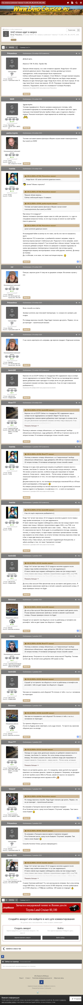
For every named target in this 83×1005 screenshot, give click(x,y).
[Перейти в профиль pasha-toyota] (12, 143)
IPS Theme (37, 976)
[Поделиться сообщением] (76, 53)
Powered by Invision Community (41, 988)
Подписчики (71, 30)
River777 (12, 403)
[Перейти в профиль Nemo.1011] (12, 865)
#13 (79, 599)
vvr (12, 267)
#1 (79, 53)
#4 (79, 168)
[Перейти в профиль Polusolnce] (6, 34)
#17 (79, 742)
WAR (12, 99)
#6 (79, 302)
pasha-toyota (12, 133)
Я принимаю (77, 999)
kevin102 (12, 370)
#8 (79, 370)
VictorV (12, 789)
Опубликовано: (32, 53)
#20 (79, 855)
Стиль (28, 978)
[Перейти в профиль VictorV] (12, 799)
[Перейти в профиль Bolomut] (12, 610)
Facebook (41, 982)
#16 (79, 705)
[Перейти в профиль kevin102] (12, 380)
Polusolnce (18, 35)
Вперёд (11, 47)
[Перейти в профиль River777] (12, 413)
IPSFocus (46, 976)
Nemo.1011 (12, 855)
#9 (79, 402)
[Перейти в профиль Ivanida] (12, 179)
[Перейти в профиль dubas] (12, 646)
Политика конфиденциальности (42, 978)
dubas (12, 636)
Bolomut (12, 600)
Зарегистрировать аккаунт (22, 937)
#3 (79, 133)
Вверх (26, 94)
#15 (79, 672)
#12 (79, 556)
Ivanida (12, 169)
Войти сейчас (60, 937)
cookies (36, 1000)
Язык (21, 978)
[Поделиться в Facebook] (2, 956)
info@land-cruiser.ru (49, 986)
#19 (79, 823)
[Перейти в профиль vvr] (12, 277)
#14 (79, 636)
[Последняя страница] (16, 47)
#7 (79, 334)
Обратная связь (59, 978)
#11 (79, 502)
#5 (79, 267)
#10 (79, 447)
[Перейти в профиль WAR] (12, 109)
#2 (79, 99)
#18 (79, 789)
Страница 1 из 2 (24, 47)
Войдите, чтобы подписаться (13, 29)
